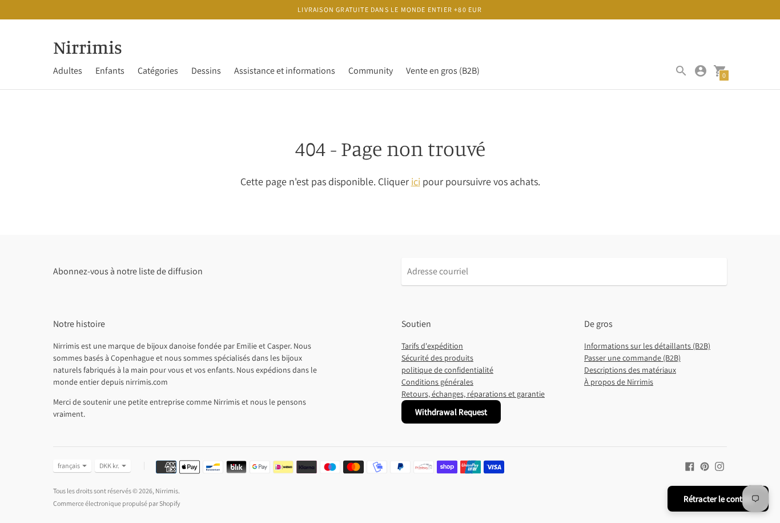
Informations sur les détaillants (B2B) (647, 346)
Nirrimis (166, 490)
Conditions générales (437, 382)
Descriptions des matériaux (630, 370)
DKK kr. (109, 465)
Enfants (109, 71)
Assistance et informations (284, 71)
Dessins (206, 71)
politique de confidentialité (447, 370)
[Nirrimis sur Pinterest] (704, 466)
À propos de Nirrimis (618, 382)
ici (415, 181)
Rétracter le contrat (718, 498)
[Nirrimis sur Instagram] (719, 466)
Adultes (67, 71)
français (69, 465)
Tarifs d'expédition (432, 346)
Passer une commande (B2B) (632, 358)
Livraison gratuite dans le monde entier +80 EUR (389, 9)
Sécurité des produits (437, 358)
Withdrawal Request (451, 411)
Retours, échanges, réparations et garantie (473, 394)
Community (370, 71)
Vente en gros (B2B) (443, 71)
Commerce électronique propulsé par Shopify (116, 503)
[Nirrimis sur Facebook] (689, 466)
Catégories (158, 71)
